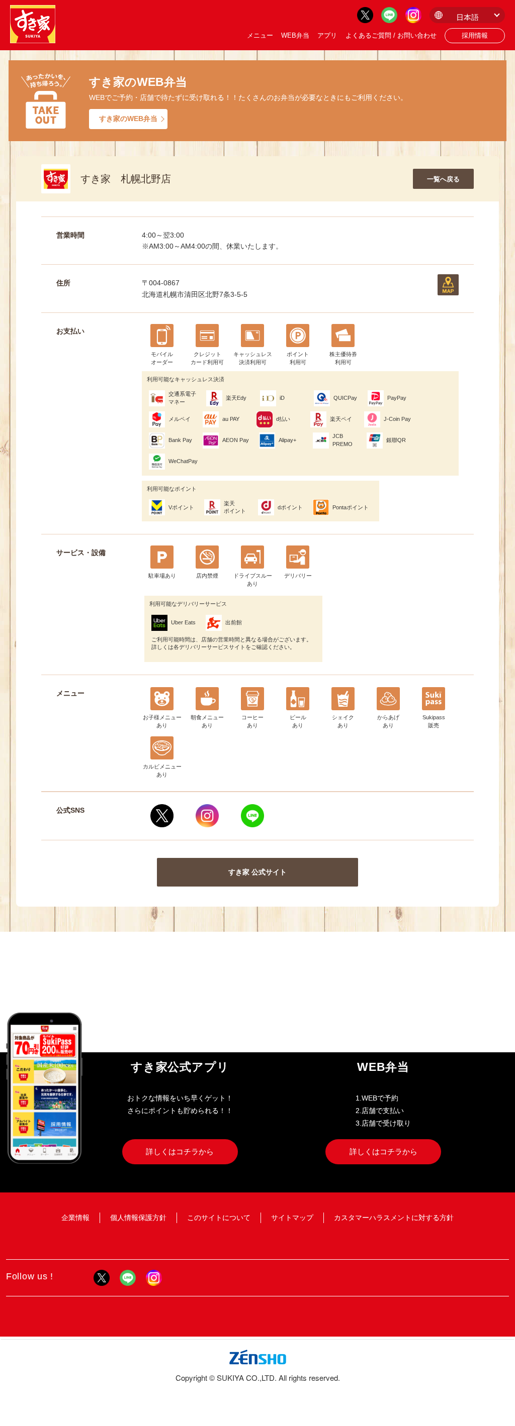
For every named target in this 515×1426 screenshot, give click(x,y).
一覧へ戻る (443, 179)
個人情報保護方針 (138, 1218)
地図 (448, 284)
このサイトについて (218, 1218)
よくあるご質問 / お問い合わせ (391, 35)
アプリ (327, 35)
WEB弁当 (295, 35)
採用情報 (475, 35)
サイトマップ (292, 1218)
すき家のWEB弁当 (128, 119)
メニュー (260, 35)
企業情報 (75, 1218)
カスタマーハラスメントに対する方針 (394, 1218)
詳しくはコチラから (180, 1151)
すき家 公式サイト (257, 872)
